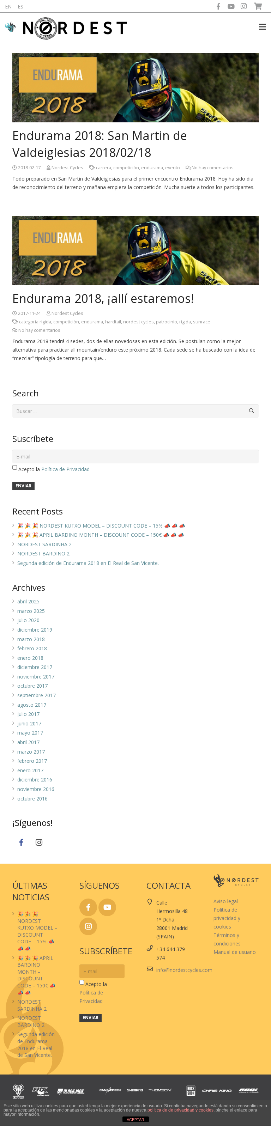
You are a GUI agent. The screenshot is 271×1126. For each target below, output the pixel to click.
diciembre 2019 (34, 629)
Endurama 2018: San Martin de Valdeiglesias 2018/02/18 (99, 143)
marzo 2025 (31, 611)
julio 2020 (28, 620)
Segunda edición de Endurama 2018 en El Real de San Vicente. (88, 563)
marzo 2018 (31, 639)
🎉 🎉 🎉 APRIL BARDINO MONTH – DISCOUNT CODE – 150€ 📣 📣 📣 (100, 534)
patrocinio (166, 322)
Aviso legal (225, 901)
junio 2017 (29, 723)
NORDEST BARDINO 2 (43, 553)
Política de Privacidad (65, 469)
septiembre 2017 (36, 695)
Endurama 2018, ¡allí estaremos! (103, 298)
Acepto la (54, 469)
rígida (185, 322)
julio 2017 (28, 714)
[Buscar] (252, 411)
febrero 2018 (32, 648)
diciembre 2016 (34, 779)
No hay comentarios (213, 168)
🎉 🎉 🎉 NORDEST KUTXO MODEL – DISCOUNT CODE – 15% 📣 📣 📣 (101, 525)
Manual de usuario (234, 952)
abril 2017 (28, 742)
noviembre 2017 (35, 676)
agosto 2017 (31, 704)
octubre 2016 (32, 798)
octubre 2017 (32, 685)
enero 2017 (30, 770)
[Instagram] (243, 6)
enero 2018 (30, 658)
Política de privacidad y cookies (226, 918)
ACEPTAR (135, 1120)
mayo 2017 (30, 732)
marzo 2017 (31, 751)
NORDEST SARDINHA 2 (44, 544)
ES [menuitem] (20, 6)
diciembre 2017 (34, 667)
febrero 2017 (32, 760)
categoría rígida (35, 322)
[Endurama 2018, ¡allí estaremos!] (135, 250)
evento (172, 168)
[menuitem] (8, 6)
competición (126, 168)
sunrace (201, 322)
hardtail (113, 322)
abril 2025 (28, 601)
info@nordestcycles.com (184, 970)
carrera (103, 168)
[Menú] (262, 27)
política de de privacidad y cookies (180, 1110)
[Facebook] (218, 6)
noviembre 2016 (35, 789)
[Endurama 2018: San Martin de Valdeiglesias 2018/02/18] (135, 87)
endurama (152, 168)
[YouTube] (231, 6)
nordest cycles (138, 322)
